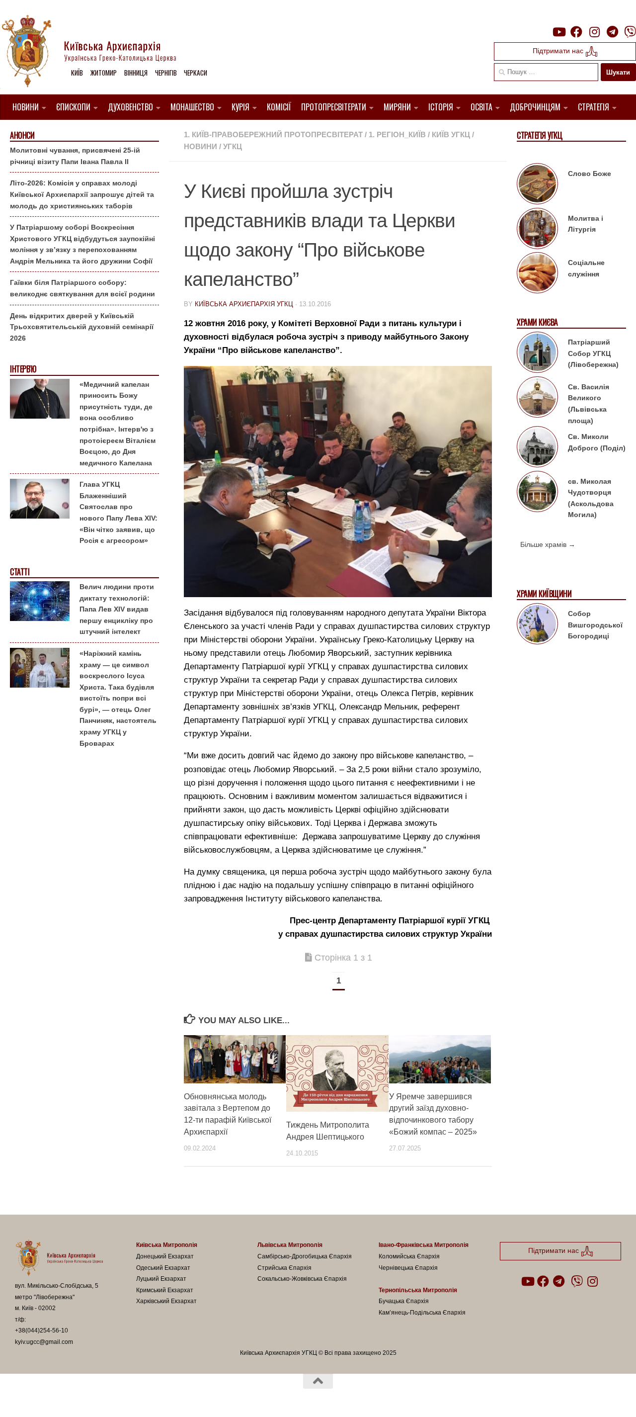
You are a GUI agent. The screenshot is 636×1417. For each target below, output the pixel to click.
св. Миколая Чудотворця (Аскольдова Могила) (591, 498)
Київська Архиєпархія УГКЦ (244, 304)
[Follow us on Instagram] (594, 32)
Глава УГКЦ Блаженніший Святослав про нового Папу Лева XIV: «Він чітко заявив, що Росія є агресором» (119, 512)
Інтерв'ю (23, 369)
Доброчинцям (535, 107)
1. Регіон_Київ (397, 134)
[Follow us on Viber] (630, 32)
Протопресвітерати (333, 107)
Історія (440, 107)
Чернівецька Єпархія (408, 1267)
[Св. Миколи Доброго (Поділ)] (537, 448)
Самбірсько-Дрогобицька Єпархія (304, 1256)
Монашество (192, 107)
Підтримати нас (559, 51)
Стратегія (593, 107)
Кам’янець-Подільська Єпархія (422, 1312)
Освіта (481, 107)
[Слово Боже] (537, 185)
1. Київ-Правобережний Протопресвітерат (273, 134)
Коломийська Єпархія (409, 1256)
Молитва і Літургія (585, 224)
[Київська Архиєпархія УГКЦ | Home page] (97, 52)
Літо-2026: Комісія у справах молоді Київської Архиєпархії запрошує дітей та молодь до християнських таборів (82, 194)
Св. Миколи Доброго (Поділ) (597, 442)
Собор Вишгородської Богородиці (595, 625)
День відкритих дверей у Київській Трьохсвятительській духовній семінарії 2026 (82, 327)
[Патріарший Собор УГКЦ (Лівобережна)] (537, 354)
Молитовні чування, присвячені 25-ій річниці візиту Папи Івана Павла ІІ (75, 156)
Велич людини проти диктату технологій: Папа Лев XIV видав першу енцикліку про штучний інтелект (117, 609)
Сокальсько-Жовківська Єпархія (302, 1278)
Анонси (22, 135)
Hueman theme (131, 1396)
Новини (25, 107)
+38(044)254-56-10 (41, 1330)
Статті (19, 572)
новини (200, 146)
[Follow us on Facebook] (576, 32)
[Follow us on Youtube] (558, 32)
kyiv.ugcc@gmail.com (44, 1341)
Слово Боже (589, 173)
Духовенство (130, 107)
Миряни (397, 107)
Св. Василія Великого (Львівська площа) (588, 404)
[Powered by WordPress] (52, 1397)
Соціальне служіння (586, 268)
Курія (240, 107)
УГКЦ (232, 146)
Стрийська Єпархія (284, 1267)
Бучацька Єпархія (404, 1301)
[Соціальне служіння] (537, 274)
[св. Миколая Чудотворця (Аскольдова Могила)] (537, 493)
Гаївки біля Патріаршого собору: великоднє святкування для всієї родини (82, 288)
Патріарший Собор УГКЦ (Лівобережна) (593, 353)
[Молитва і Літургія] (537, 230)
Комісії (279, 107)
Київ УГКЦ (451, 134)
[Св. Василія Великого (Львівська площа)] (537, 398)
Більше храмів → (547, 544)
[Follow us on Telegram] (612, 32)
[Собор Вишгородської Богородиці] (537, 625)
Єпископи (73, 107)
